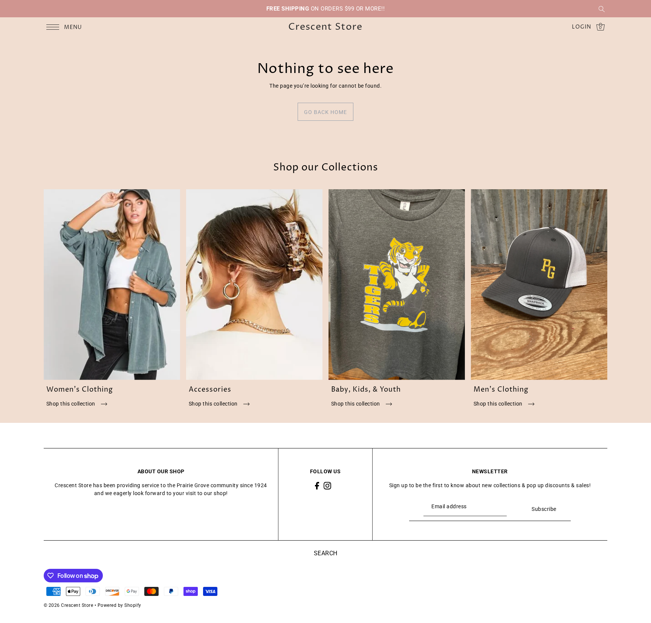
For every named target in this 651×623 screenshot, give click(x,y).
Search (326, 553)
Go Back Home (325, 112)
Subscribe (544, 509)
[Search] (602, 8)
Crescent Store (325, 27)
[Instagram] (327, 485)
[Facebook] (317, 485)
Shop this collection (71, 404)
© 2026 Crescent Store (68, 605)
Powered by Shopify (119, 605)
